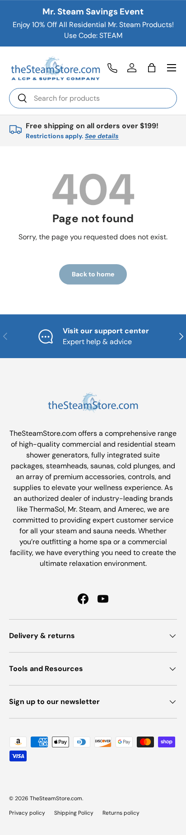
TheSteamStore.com (56, 798)
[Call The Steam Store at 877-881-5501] (112, 68)
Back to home (93, 274)
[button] (152, 68)
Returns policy (121, 812)
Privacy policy (27, 812)
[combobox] (93, 98)
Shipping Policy (73, 812)
